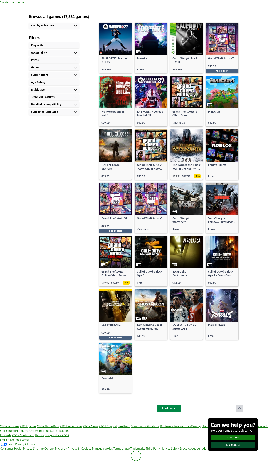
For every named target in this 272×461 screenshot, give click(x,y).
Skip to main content (13, 2)
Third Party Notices (158, 448)
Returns (24, 430)
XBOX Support (108, 426)
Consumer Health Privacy (16, 448)
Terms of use (121, 448)
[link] (115, 48)
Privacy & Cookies (79, 448)
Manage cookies (102, 448)
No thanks (233, 445)
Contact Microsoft (55, 448)
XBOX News (90, 426)
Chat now (233, 437)
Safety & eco (179, 448)
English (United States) (14, 439)
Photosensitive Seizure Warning (180, 426)
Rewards (5, 435)
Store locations (59, 430)
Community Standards (145, 426)
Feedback (124, 426)
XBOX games (28, 426)
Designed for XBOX (57, 435)
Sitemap (38, 448)
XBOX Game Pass (48, 426)
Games (39, 435)
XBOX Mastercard (23, 435)
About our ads (197, 448)
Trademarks (137, 448)
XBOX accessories (71, 426)
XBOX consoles (9, 426)
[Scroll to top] (239, 408)
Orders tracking (39, 430)
